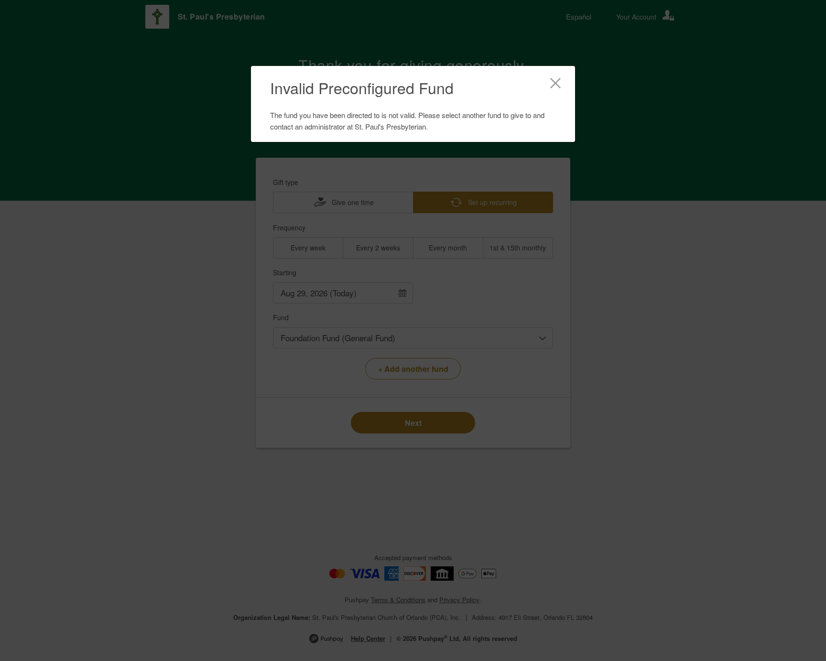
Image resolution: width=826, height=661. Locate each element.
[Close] (555, 85)
